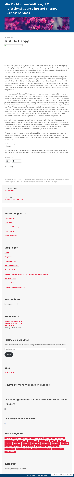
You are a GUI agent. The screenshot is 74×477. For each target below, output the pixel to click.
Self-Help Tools (10, 279)
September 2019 (44, 449)
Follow (9, 355)
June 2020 (26, 443)
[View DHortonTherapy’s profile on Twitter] (7, 372)
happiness (39, 179)
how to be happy (49, 179)
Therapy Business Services (14, 283)
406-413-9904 (9, 326)
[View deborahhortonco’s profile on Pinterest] (11, 372)
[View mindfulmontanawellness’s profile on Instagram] (9, 372)
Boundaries (11, 189)
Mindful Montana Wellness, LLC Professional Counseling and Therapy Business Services (31, 9)
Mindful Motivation (14, 198)
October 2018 (10, 449)
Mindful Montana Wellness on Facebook (28, 384)
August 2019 (27, 438)
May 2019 (13, 179)
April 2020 (18, 438)
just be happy (59, 179)
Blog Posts (8, 257)
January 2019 (33, 441)
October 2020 (32, 449)
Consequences (10, 218)
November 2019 (41, 446)
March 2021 (55, 443)
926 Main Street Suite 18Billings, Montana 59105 (13, 322)
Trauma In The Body (12, 227)
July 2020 (62, 441)
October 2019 (21, 449)
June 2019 (17, 443)
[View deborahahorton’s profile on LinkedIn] (14, 372)
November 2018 (28, 446)
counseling (31, 179)
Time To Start (10, 231)
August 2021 (49, 438)
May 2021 (17, 446)
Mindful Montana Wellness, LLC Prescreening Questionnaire (26, 274)
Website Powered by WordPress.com (37, 475)
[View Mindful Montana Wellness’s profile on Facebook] (5, 372)
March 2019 (35, 443)
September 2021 (58, 449)
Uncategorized (10, 451)
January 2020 (44, 441)
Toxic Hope (9, 223)
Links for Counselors (12, 265)
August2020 (38, 438)
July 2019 (53, 441)
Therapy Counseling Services (15, 287)
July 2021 (8, 443)
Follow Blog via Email (17, 340)
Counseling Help (10, 261)
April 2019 (9, 438)
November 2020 (53, 446)
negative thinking (27, 182)
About (7, 252)
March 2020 (45, 443)
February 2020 (10, 441)
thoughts (55, 182)
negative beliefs (14, 182)
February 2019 (59, 438)
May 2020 (9, 446)
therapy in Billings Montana (42, 182)
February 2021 (21, 441)
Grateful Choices (11, 236)
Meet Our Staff (10, 270)
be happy (25, 179)
